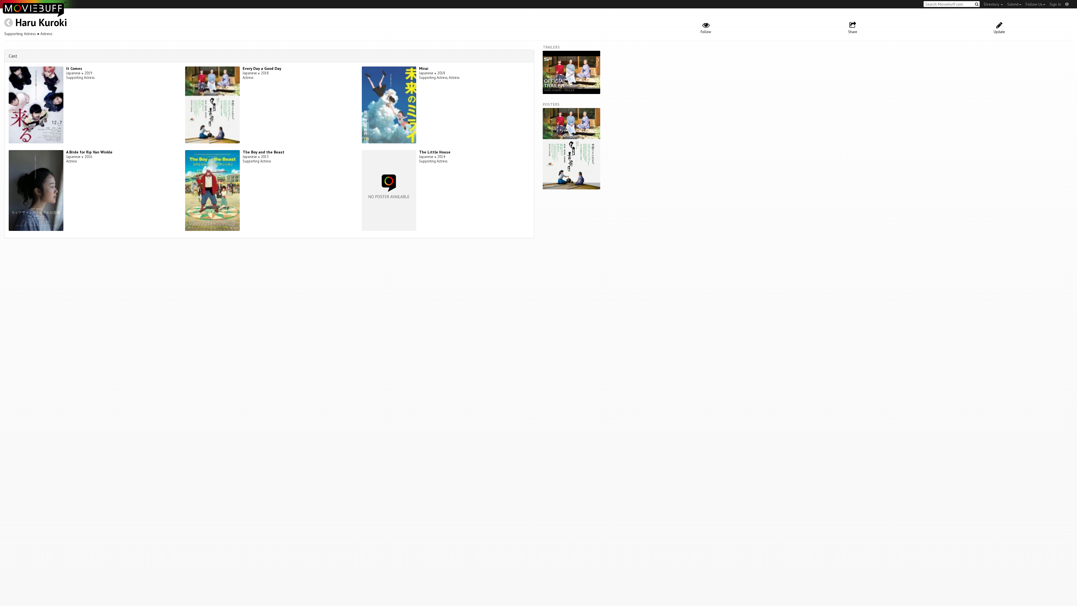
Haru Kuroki (41, 22)
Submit (1013, 4)
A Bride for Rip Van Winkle (89, 152)
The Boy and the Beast (263, 152)
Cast (13, 56)
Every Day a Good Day (262, 68)
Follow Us (1034, 4)
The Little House (434, 152)
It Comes (74, 68)
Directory (992, 4)
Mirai (423, 68)
